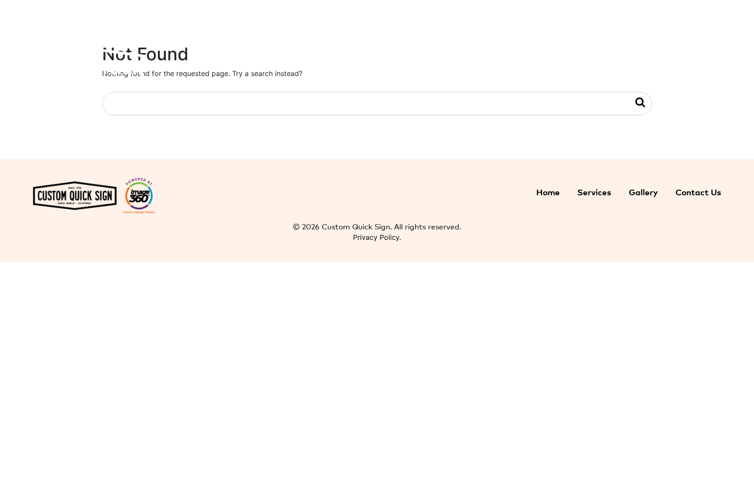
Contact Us (703, 67)
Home (561, 67)
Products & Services (611, 67)
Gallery (663, 67)
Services (594, 191)
